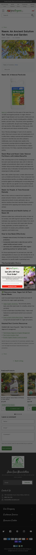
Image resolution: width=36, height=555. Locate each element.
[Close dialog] (34, 267)
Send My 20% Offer (12, 286)
